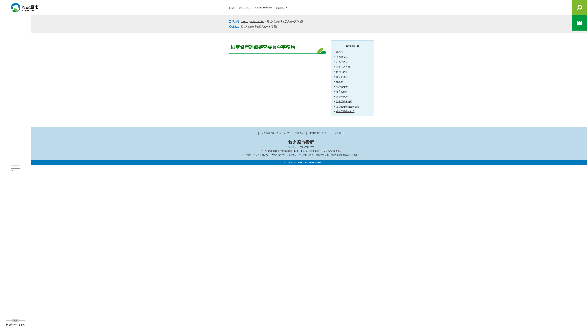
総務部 (339, 52)
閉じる (301, 21)
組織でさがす (257, 21)
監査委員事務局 (344, 101)
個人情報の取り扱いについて (275, 133)
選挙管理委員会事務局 (347, 106)
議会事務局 (342, 96)
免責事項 (299, 133)
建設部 (339, 81)
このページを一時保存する (579, 23)
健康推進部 (342, 71)
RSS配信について (318, 133)
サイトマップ (245, 7)
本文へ (232, 7)
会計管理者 (342, 86)
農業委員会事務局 (345, 111)
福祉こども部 (343, 67)
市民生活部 (342, 62)
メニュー (15, 165)
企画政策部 (342, 57)
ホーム (244, 21)
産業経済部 (342, 76)
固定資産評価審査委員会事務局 (257, 26)
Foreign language (263, 7)
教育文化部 (342, 91)
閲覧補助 (280, 7)
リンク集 (336, 133)
